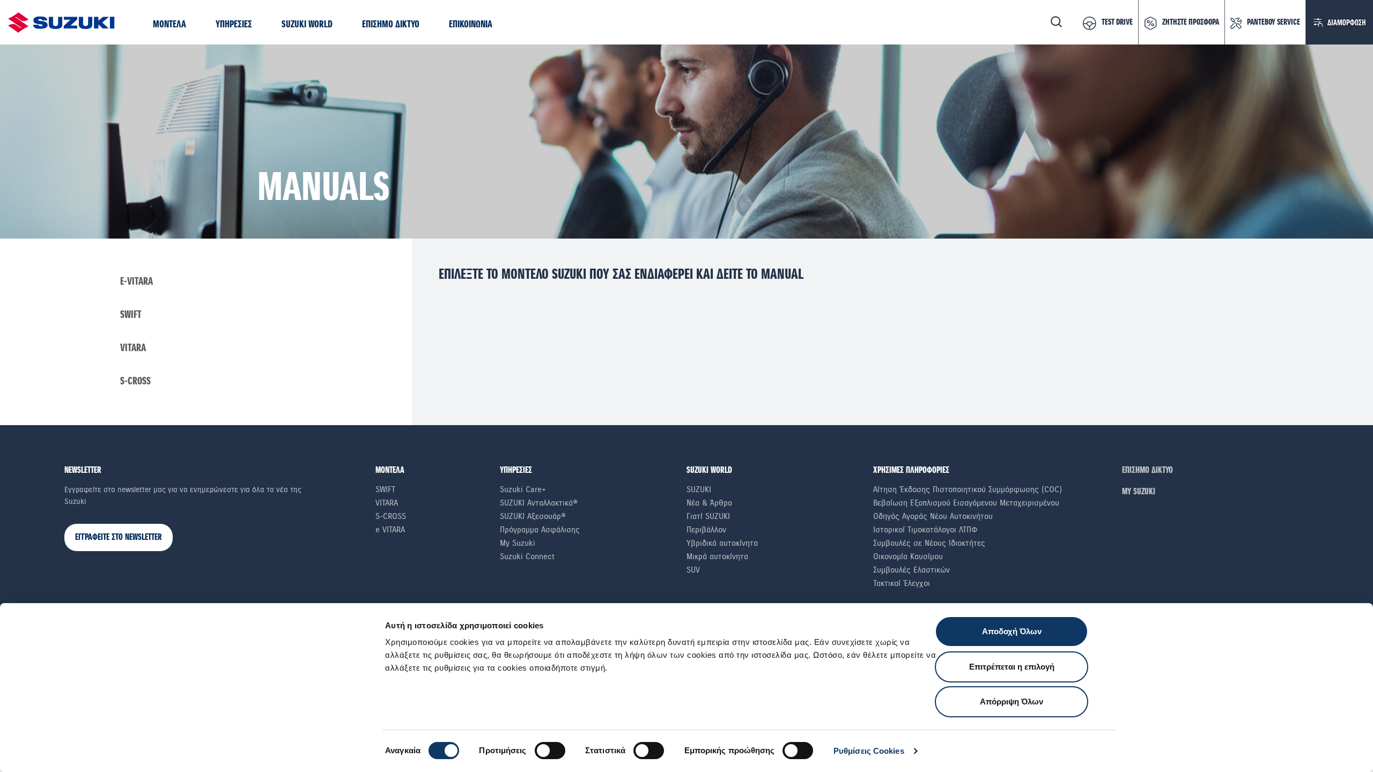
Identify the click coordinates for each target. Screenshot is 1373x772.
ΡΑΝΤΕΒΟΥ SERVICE (1273, 22)
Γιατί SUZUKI (708, 516)
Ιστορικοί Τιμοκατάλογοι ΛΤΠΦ (925, 530)
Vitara (133, 348)
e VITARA (390, 530)
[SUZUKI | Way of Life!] (61, 22)
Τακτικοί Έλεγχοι (901, 583)
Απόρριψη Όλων (1011, 701)
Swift (131, 315)
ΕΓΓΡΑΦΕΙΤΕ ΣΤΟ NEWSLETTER (118, 537)
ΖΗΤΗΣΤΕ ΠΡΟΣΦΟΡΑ (1190, 22)
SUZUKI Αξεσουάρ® (533, 516)
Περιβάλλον (706, 530)
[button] (169, 24)
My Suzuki (517, 543)
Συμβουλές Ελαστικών (911, 570)
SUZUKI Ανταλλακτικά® (539, 503)
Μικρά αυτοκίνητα (717, 556)
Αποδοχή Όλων (1012, 631)
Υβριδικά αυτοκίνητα (722, 543)
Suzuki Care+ (523, 489)
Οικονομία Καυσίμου (908, 556)
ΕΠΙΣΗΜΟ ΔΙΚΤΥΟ (1147, 470)
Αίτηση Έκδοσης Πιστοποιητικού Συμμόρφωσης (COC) (967, 489)
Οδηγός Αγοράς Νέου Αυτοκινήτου (933, 516)
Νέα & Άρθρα (709, 503)
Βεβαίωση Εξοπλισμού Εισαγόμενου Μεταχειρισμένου (966, 503)
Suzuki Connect (527, 556)
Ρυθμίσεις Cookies (868, 750)
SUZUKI (698, 489)
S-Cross (135, 381)
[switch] (550, 750)
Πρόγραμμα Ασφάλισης (540, 530)
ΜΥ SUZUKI (1138, 492)
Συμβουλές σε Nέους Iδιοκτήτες (929, 543)
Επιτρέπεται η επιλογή (1011, 666)
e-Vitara (136, 281)
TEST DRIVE (1117, 22)
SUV (693, 570)
